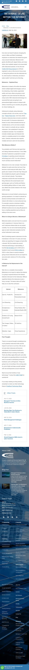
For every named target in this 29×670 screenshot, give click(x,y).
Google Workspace (6, 588)
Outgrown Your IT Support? (20, 643)
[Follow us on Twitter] (8, 517)
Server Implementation (21, 567)
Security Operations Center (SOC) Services (21, 544)
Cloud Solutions (5, 601)
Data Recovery (5, 622)
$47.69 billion (10, 248)
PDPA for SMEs (19, 652)
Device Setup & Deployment (5, 562)
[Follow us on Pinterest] (12, 517)
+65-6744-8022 (9, 507)
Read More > (14, 482)
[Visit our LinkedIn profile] (17, 517)
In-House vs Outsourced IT (19, 638)
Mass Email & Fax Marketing (6, 617)
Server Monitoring (20, 579)
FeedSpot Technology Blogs (14, 386)
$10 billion (5, 156)
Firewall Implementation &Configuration (20, 530)
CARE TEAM (19, 375)
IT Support (4, 528)
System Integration (6, 591)
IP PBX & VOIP (5, 598)
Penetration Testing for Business (21, 539)
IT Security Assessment (21, 524)
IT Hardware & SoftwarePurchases (5, 627)
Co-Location (5, 605)
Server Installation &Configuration (20, 571)
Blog (7, 26)
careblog (5, 30)
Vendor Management (7, 553)
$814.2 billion (19, 250)
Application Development (5, 612)
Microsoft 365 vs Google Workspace (20, 624)
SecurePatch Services (21, 560)
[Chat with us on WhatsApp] (2, 668)
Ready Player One (10, 116)
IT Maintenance (5, 524)
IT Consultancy (5, 567)
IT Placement (5, 535)
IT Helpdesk (5, 531)
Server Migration (20, 575)
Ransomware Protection (19, 648)
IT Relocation (5, 549)
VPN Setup (18, 535)
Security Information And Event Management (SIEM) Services (21, 555)
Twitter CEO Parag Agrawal (9, 69)
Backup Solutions (6, 594)
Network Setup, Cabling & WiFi (7, 557)
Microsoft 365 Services (7, 584)
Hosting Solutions (6, 608)
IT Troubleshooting (6, 541)
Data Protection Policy (21, 588)
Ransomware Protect (21, 548)
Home (3, 26)
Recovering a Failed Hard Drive (20, 657)
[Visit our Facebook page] (4, 517)
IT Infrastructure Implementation (6, 545)
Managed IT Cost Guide (21, 634)
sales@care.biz (6, 2)
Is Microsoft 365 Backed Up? (20, 629)
